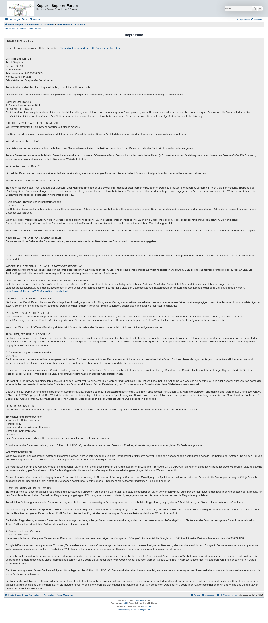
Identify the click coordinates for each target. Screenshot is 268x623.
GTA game (140, 600)
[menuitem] (24, 19)
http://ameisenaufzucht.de (106, 48)
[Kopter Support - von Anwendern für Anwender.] (20, 8)
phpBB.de (146, 606)
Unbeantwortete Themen (15, 29)
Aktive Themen (34, 29)
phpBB (124, 603)
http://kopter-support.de (75, 48)
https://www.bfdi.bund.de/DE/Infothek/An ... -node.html (37, 291)
